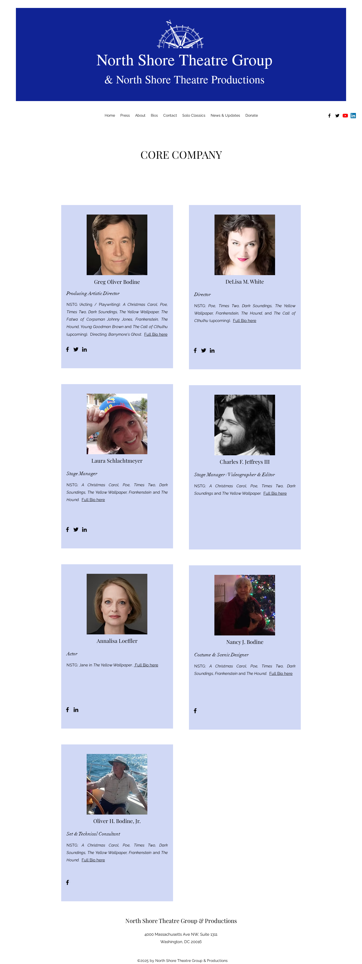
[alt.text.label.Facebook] (329, 115)
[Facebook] (67, 349)
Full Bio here (155, 334)
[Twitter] (76, 349)
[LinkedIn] (353, 115)
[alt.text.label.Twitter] (337, 115)
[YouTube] (345, 115)
